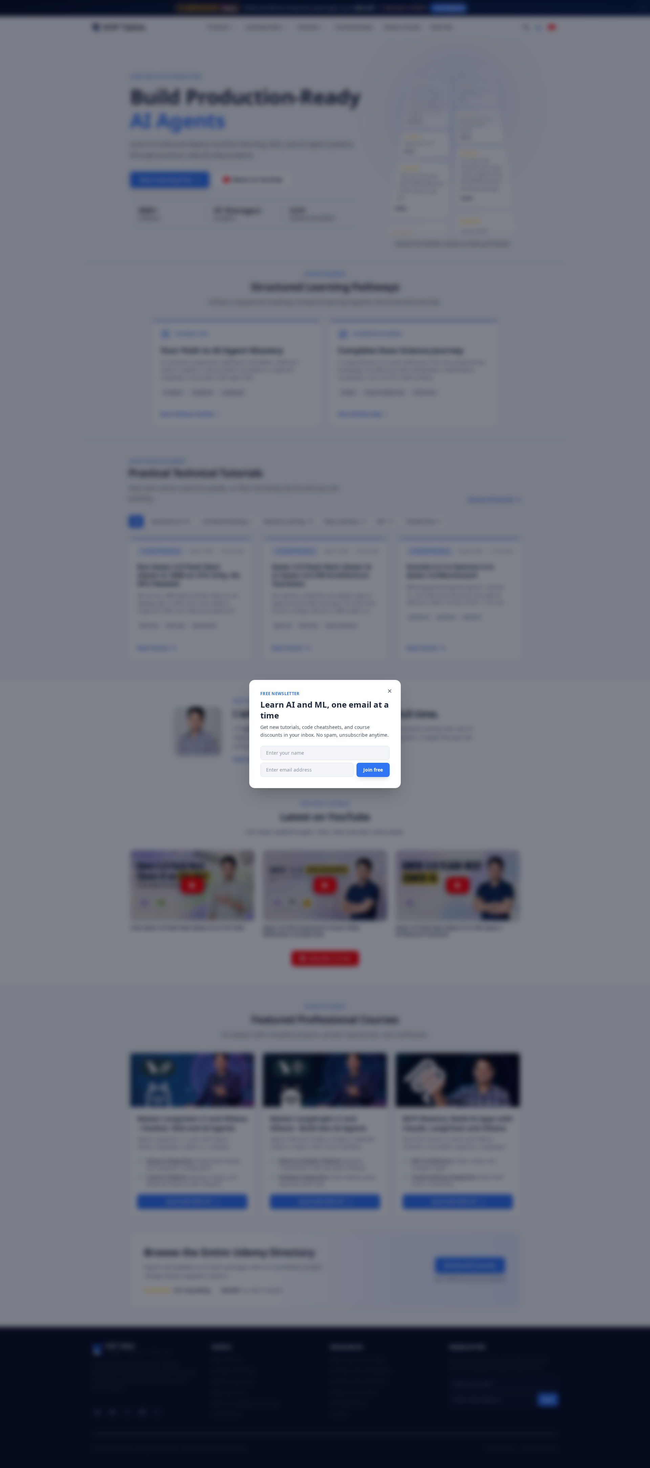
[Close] (389, 691)
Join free (373, 769)
